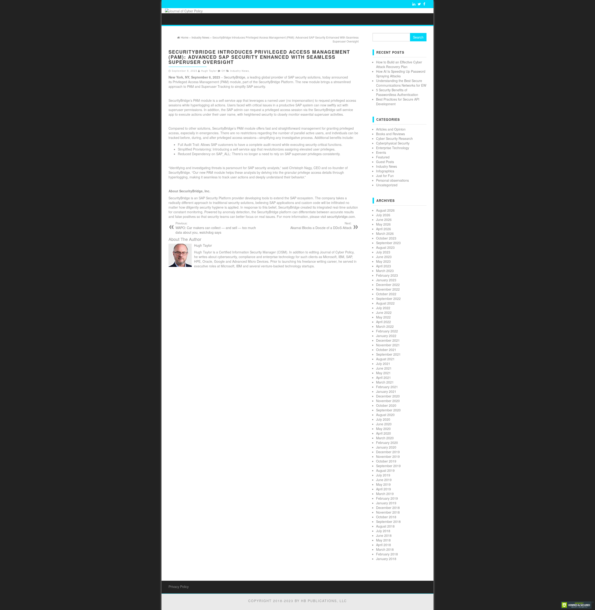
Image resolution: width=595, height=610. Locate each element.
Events (381, 152)
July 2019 (383, 475)
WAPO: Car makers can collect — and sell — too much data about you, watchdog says (215, 228)
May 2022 (383, 317)
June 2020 (384, 424)
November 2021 (388, 345)
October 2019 (386, 461)
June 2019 (384, 479)
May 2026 (383, 224)
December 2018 (388, 507)
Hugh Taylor (209, 70)
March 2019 (385, 493)
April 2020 (383, 433)
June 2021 (384, 368)
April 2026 (383, 228)
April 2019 (383, 489)
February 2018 (387, 554)
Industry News (239, 70)
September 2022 (388, 298)
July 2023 (383, 252)
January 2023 (386, 280)
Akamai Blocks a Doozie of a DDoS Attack (321, 225)
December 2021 (388, 340)
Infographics (385, 171)
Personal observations (392, 180)
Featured (383, 157)
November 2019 (388, 456)
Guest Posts (385, 161)
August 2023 (385, 247)
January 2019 (386, 503)
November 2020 (388, 400)
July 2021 (383, 363)
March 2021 (385, 382)
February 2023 (387, 275)
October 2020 (386, 405)
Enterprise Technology (392, 147)
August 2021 (385, 359)
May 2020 (383, 428)
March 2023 (385, 270)
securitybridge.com (341, 216)
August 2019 (385, 470)
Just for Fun (385, 175)
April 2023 (383, 266)
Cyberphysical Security (393, 143)
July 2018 (383, 530)
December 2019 (388, 451)
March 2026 (385, 233)
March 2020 (385, 438)
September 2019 (388, 465)
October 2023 (386, 238)
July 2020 (383, 419)
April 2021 (383, 377)
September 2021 (388, 354)
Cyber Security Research (394, 138)
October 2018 (386, 517)
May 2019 (383, 484)
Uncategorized (386, 185)
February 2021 (387, 386)
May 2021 (383, 373)
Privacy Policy (179, 586)
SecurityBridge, (235, 77)
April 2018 (383, 544)
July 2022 (383, 307)
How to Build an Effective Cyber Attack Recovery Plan (399, 64)
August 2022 (385, 303)
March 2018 (385, 549)
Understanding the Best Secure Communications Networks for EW (401, 83)
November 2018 (388, 512)
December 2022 (388, 284)
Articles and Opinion (391, 129)
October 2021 (386, 349)
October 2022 (386, 294)
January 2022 (386, 335)
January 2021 (386, 391)
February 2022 (387, 331)
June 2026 (384, 219)
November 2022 (388, 289)
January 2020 (386, 447)
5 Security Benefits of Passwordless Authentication (397, 92)
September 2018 (388, 521)
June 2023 (384, 256)
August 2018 (385, 526)
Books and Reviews (390, 133)
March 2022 (385, 326)
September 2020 (388, 410)
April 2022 (383, 321)
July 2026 (383, 215)
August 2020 (385, 414)
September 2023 (388, 242)
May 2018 (383, 540)
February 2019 (387, 498)
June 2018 (384, 535)
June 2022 (384, 312)
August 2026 (385, 210)
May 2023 (383, 261)
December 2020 (388, 396)
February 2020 (387, 442)
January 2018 (386, 558)
